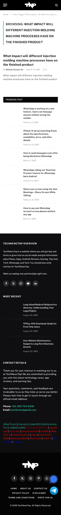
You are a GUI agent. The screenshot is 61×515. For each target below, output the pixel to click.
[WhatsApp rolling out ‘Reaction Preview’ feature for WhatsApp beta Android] (11, 174)
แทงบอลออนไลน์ (30, 431)
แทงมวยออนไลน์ (21, 434)
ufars (34, 434)
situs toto (14, 431)
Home (14, 488)
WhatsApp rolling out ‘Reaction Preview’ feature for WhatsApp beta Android (39, 173)
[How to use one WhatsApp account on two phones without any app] (11, 212)
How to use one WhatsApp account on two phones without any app (39, 211)
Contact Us (40, 488)
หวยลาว (47, 438)
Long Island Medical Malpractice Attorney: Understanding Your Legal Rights (40, 307)
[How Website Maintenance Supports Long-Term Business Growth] (11, 345)
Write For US (45, 498)
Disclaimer (39, 493)
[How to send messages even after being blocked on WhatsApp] (11, 157)
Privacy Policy (20, 493)
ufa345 (45, 431)
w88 (21, 427)
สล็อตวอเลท (35, 438)
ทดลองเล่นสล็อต (19, 438)
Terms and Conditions (21, 498)
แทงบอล (22, 424)
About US (25, 488)
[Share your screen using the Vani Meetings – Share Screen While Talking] (11, 193)
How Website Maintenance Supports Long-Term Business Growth (38, 343)
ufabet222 (34, 424)
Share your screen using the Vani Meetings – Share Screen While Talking (40, 192)
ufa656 (13, 427)
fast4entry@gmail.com (23, 410)
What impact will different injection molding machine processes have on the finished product (30, 60)
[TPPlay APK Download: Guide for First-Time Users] (11, 328)
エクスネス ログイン (37, 427)
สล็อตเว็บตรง (9, 424)
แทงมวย (17, 441)
